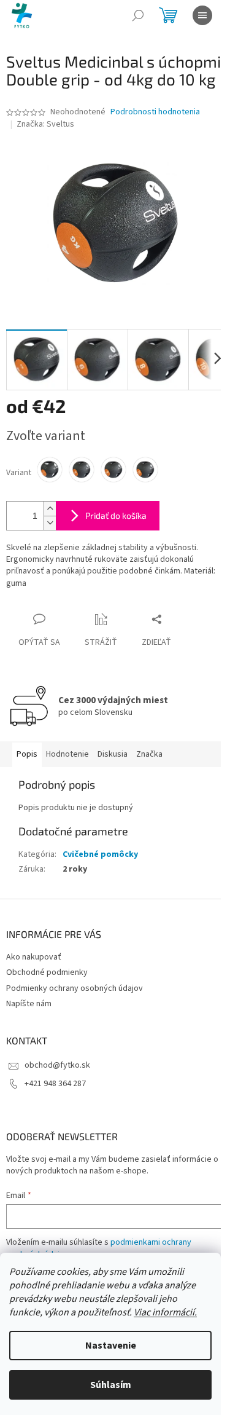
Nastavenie (110, 1345)
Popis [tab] (27, 754)
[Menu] (202, 15)
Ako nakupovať (33, 957)
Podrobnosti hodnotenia (155, 112)
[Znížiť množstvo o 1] (50, 523)
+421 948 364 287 (55, 1084)
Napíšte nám (29, 1004)
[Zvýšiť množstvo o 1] (50, 509)
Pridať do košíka (116, 515)
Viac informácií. (165, 1312)
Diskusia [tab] (113, 754)
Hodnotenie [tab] (67, 754)
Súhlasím (110, 1385)
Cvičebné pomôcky (100, 854)
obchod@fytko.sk (57, 1065)
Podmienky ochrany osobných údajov (74, 988)
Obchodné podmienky (47, 972)
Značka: (45, 124)
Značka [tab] (149, 754)
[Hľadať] (138, 15)
